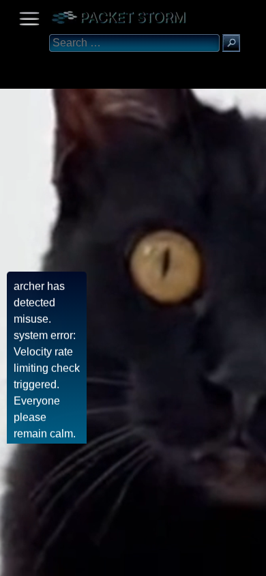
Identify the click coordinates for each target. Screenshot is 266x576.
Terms (44, 560)
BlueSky (161, 560)
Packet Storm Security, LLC (163, 571)
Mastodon (215, 560)
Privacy (124, 560)
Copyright (82, 560)
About (14, 560)
